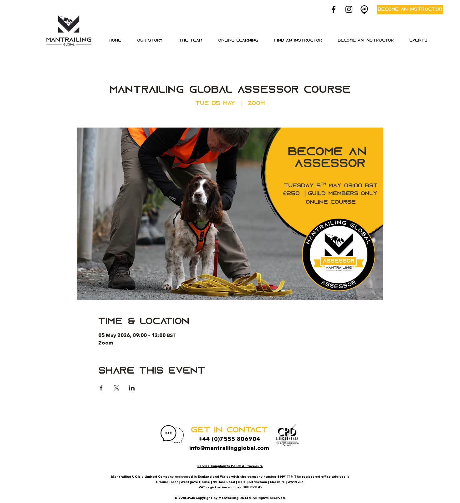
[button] (238, 41)
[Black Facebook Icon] (333, 9)
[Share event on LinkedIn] (132, 387)
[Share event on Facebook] (101, 387)
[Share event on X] (117, 387)
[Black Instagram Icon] (349, 9)
